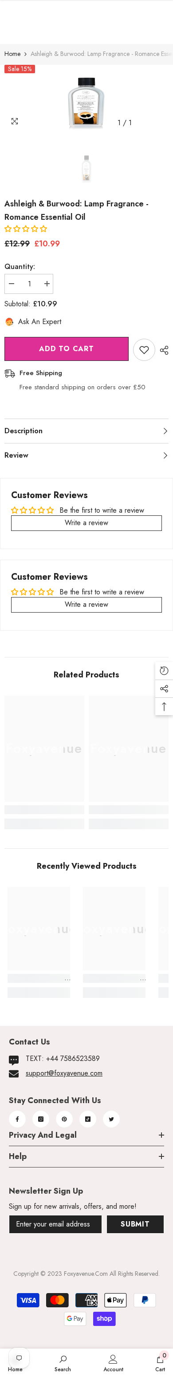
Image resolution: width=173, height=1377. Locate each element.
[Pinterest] (64, 1119)
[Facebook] (17, 1119)
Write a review (86, 523)
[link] (44, 809)
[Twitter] (111, 1119)
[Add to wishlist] (144, 350)
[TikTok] (87, 1119)
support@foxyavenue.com (64, 1073)
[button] (25, 229)
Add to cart (66, 349)
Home (12, 53)
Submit (135, 1224)
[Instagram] (40, 1119)
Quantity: (19, 266)
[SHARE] (162, 350)
